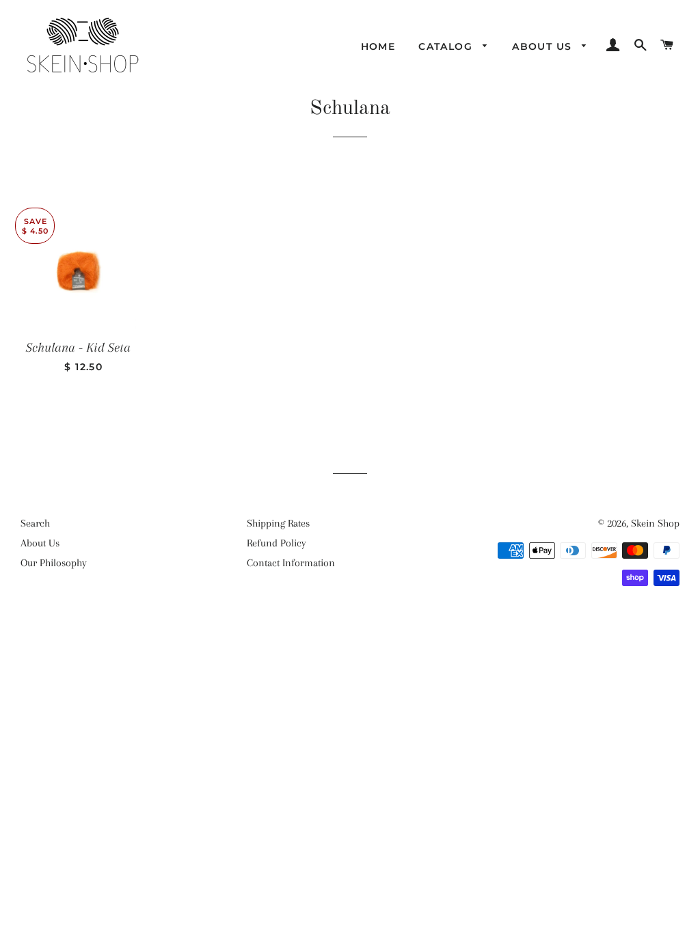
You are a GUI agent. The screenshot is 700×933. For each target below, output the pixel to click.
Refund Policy (276, 543)
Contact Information (291, 563)
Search (35, 523)
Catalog (447, 46)
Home (378, 46)
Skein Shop (655, 523)
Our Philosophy (54, 563)
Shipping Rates (278, 523)
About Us (544, 46)
